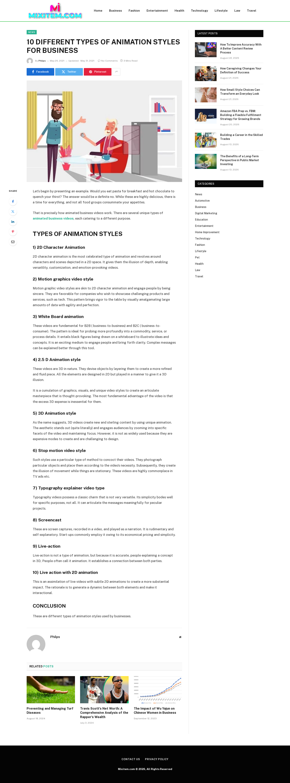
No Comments (109, 60)
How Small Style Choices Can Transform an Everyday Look (240, 91)
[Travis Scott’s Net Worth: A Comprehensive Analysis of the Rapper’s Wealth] (104, 689)
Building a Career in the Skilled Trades (241, 136)
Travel (251, 10)
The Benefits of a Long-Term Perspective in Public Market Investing (239, 160)
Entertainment (157, 10)
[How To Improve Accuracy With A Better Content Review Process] (206, 49)
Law (237, 10)
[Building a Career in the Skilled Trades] (206, 140)
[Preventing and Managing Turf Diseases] (51, 689)
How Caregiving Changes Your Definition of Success (240, 70)
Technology (199, 10)
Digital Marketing (206, 213)
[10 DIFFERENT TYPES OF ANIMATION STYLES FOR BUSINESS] (104, 131)
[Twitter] (13, 211)
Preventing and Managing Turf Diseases (50, 711)
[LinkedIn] (13, 221)
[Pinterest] (13, 232)
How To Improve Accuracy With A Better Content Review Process (241, 48)
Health (179, 10)
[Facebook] (13, 201)
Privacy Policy (156, 759)
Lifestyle (221, 10)
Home (98, 10)
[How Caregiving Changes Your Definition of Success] (206, 73)
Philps (42, 60)
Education (201, 219)
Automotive (202, 200)
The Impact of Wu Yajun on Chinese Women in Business (155, 711)
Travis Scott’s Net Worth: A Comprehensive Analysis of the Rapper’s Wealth (104, 713)
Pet (197, 257)
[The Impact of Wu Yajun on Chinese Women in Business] (158, 689)
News (31, 32)
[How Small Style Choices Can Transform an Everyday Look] (206, 94)
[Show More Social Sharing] (116, 72)
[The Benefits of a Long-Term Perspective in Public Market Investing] (206, 161)
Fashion (134, 10)
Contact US (131, 759)
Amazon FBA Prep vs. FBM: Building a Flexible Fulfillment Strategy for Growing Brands (240, 115)
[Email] (13, 242)
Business (115, 10)
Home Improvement (207, 232)
